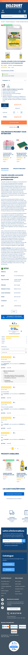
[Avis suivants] (18, 448)
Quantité (5, 112)
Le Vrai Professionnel (17, 65)
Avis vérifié (5, 359)
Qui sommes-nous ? (5, 581)
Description (5, 169)
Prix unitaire (4, 105)
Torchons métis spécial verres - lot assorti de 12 (8, 154)
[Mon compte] (19, 11)
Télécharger (8, 564)
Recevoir (8, 570)
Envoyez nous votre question (14, 494)
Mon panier (17, 591)
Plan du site (3, 593)
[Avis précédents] (10, 448)
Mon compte (18, 581)
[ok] (23, 540)
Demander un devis (19, 589)
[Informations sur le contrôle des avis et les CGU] (21, 331)
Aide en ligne (18, 584)
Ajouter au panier (14, 122)
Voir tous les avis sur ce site (14, 333)
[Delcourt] (14, 6)
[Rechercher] (25, 16)
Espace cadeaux (18, 594)
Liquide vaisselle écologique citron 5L (8, 474)
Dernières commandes (20, 586)
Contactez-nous (13, 609)
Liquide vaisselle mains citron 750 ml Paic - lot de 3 (22, 475)
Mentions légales (5, 591)
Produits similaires (19, 169)
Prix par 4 (5, 108)
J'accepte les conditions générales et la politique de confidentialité (13, 545)
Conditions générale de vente (6, 587)
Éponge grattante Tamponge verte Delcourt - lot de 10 (22, 154)
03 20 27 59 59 (15, 613)
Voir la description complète (7, 70)
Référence (3, 272)
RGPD (2, 596)
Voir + (14, 311)
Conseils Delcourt (5, 584)
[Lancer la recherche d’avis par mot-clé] (26, 352)
